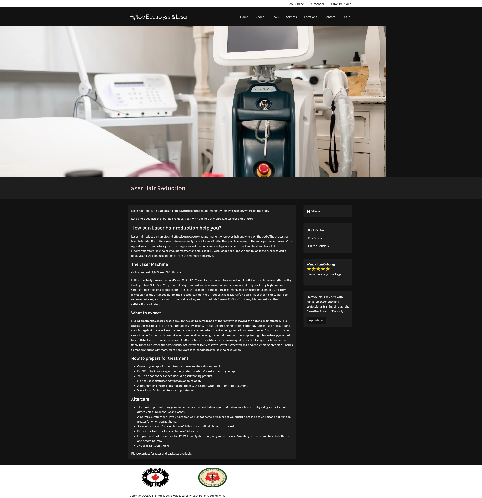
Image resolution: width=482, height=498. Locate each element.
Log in (346, 16)
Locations (310, 16)
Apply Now (316, 320)
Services (291, 16)
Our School (316, 3)
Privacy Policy (198, 495)
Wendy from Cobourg (321, 264)
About (259, 16)
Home (244, 16)
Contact (329, 16)
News (275, 16)
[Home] (160, 16)
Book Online (296, 3)
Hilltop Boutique (340, 3)
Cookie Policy (216, 495)
